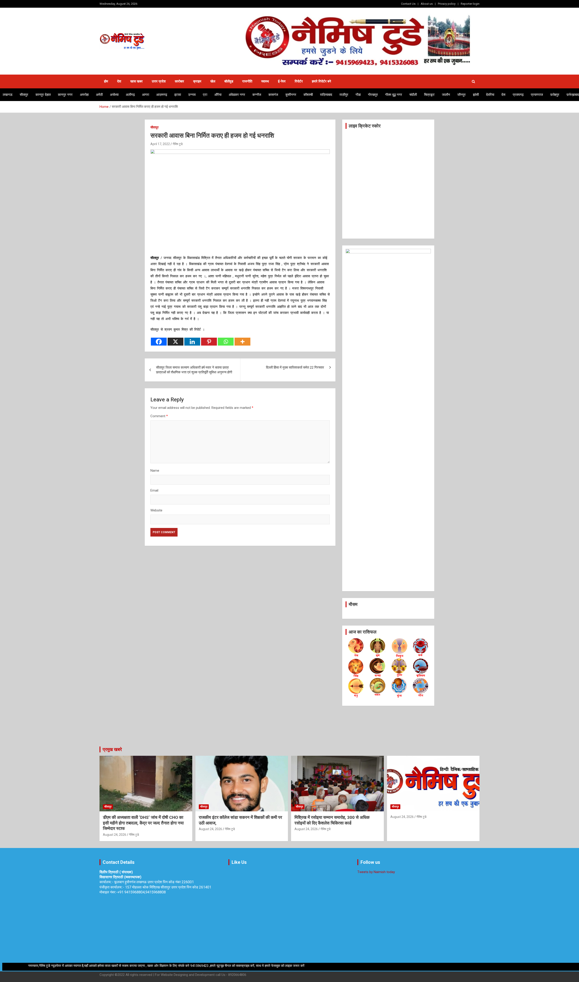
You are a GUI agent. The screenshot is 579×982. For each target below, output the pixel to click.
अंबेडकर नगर (237, 95)
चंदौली (413, 95)
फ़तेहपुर (554, 95)
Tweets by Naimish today (376, 872)
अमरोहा (84, 95)
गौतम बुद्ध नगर (393, 95)
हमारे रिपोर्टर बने (321, 81)
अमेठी (99, 95)
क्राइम (197, 81)
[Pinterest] (209, 342)
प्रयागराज (537, 95)
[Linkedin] (192, 342)
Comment (159, 416)
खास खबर (136, 81)
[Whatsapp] (226, 342)
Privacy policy (447, 3)
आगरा (145, 95)
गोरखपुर (373, 95)
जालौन (446, 95)
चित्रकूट (429, 95)
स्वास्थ (265, 81)
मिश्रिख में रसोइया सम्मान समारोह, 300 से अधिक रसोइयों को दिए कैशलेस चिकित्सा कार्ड (332, 820)
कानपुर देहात (43, 95)
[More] (242, 342)
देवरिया (490, 95)
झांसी (476, 95)
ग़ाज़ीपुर (343, 95)
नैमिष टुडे (178, 144)
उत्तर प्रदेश (159, 81)
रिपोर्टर (299, 81)
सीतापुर (24, 95)
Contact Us (408, 3)
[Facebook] (159, 342)
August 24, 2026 (114, 834)
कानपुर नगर (65, 95)
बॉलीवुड (228, 81)
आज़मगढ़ (161, 95)
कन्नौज (256, 95)
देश (119, 81)
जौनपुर (461, 95)
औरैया (217, 95)
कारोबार (179, 81)
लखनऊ (7, 95)
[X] (175, 342)
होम (106, 81)
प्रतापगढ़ (518, 95)
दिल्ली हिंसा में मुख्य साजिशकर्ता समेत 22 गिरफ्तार (295, 367)
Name (154, 471)
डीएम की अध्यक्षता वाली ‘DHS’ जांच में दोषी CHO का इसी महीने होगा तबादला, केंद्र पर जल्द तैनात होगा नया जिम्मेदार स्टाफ (143, 823)
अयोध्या (114, 95)
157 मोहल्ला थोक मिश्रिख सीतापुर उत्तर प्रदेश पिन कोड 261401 (168, 887)
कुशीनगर (290, 95)
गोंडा (358, 95)
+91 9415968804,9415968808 (141, 892)
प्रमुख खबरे (112, 749)
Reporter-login (470, 3)
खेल (212, 81)
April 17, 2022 (160, 144)
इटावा (177, 95)
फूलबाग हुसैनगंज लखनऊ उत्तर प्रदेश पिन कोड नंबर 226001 (154, 882)
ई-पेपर (282, 81)
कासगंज (273, 95)
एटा (205, 95)
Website (156, 510)
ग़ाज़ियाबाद (326, 95)
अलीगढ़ (130, 95)
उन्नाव (192, 95)
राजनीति (247, 81)
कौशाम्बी (308, 95)
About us (427, 3)
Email (154, 490)
